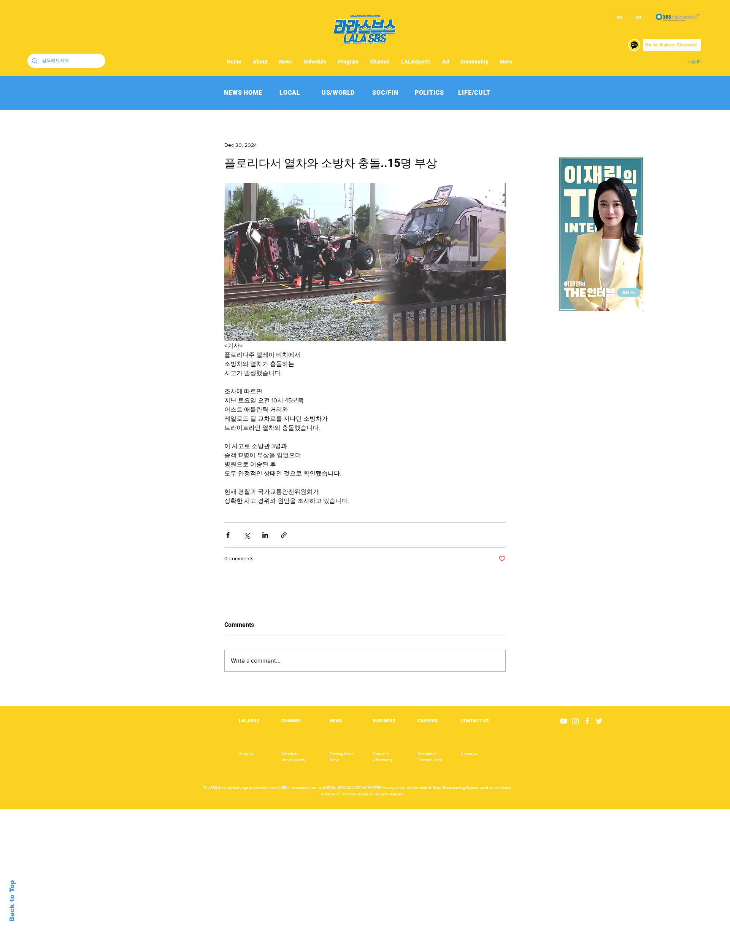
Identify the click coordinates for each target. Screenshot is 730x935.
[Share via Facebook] (228, 535)
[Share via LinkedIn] (265, 535)
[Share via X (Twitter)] (246, 535)
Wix (423, 931)
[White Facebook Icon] (587, 721)
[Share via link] (283, 535)
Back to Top (12, 901)
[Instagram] (575, 721)
